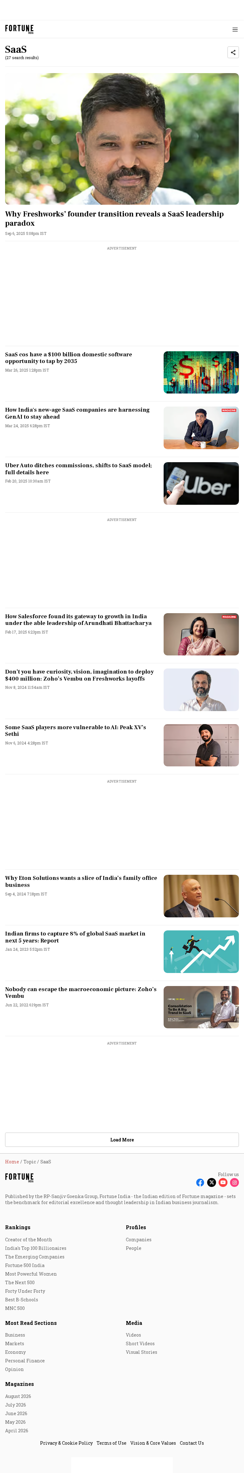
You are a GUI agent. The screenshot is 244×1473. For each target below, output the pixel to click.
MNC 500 (15, 1308)
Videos (133, 1335)
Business (15, 1335)
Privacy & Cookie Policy (66, 1443)
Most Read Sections (31, 1322)
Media (134, 1322)
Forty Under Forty (25, 1291)
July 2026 (15, 1405)
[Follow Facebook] (200, 1182)
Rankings (17, 1227)
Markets (14, 1343)
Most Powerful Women (31, 1274)
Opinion (14, 1369)
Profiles (136, 1227)
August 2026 (18, 1396)
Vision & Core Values (153, 1443)
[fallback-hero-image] (122, 139)
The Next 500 (20, 1282)
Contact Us (192, 1443)
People (133, 1248)
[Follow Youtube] (223, 1182)
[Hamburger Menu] (235, 29)
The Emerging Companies (34, 1257)
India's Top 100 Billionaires (35, 1248)
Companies (139, 1240)
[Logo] (19, 29)
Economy (15, 1352)
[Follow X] (211, 1182)
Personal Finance (25, 1361)
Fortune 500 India (24, 1265)
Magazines (19, 1384)
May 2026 (15, 1422)
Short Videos (140, 1343)
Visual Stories (141, 1352)
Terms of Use (111, 1443)
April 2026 (16, 1431)
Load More (122, 1140)
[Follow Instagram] (234, 1182)
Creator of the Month (28, 1240)
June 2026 (16, 1413)
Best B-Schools (21, 1300)
